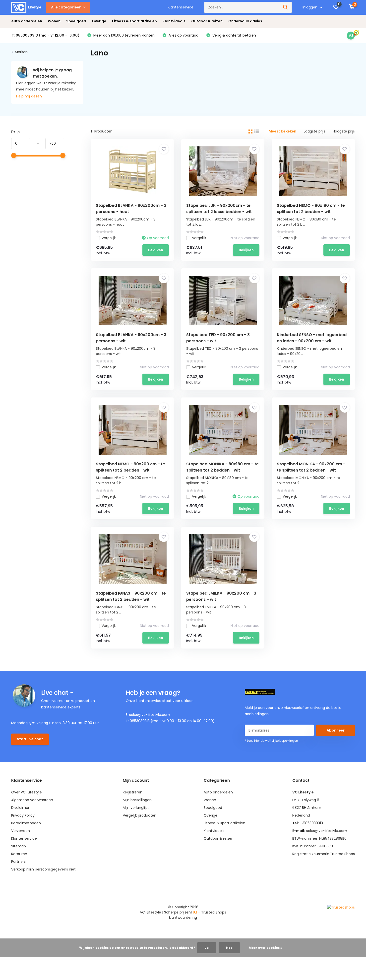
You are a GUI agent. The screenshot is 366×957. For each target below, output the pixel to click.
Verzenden (20, 830)
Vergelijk (109, 237)
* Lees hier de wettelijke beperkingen (271, 741)
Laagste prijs (314, 131)
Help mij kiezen (29, 96)
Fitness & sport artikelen (134, 21)
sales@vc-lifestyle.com (326, 830)
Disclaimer (20, 807)
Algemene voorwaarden (32, 799)
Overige (99, 21)
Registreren (132, 792)
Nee (229, 948)
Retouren (19, 853)
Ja (207, 948)
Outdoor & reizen (207, 21)
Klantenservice (180, 7)
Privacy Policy (23, 815)
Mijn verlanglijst (136, 807)
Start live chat (30, 739)
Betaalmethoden (26, 823)
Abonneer (336, 730)
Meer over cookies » (265, 948)
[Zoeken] (285, 7)
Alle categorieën (66, 7)
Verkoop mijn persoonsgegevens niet (43, 869)
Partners (18, 861)
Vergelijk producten (139, 815)
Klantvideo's (174, 21)
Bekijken (155, 250)
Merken (21, 51)
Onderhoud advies (245, 21)
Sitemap (18, 846)
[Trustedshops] (341, 907)
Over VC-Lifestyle (26, 792)
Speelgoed (76, 21)
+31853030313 (311, 823)
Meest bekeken (282, 131)
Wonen (54, 21)
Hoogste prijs (344, 131)
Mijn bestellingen (137, 799)
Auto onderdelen (26, 21)
